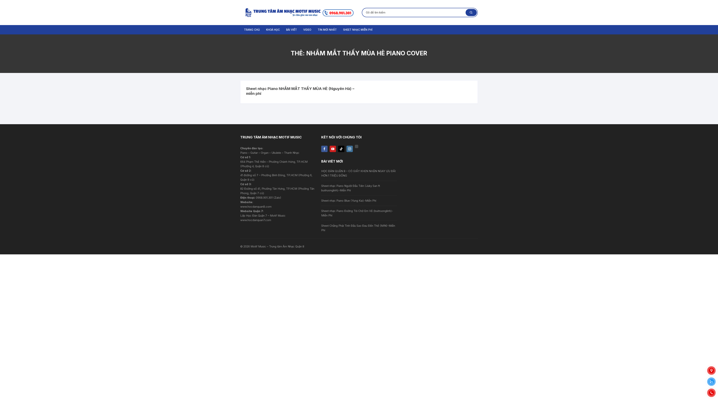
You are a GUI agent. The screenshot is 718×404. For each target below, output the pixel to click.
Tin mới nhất (327, 29)
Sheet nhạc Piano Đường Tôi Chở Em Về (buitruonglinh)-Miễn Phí (357, 213)
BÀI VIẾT (291, 29)
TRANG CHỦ (252, 29)
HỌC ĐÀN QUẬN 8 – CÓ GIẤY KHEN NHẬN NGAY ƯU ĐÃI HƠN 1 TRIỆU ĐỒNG (358, 173)
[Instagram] (349, 149)
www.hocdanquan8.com (255, 206)
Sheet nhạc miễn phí (357, 29)
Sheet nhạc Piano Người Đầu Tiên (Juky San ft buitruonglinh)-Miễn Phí (350, 188)
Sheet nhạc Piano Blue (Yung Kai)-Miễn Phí (348, 200)
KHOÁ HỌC (273, 29)
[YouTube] (333, 149)
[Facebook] (324, 149)
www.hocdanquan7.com (255, 220)
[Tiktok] (341, 149)
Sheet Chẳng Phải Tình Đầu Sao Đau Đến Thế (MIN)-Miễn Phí (358, 228)
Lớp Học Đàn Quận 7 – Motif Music (263, 215)
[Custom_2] (356, 146)
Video (307, 29)
